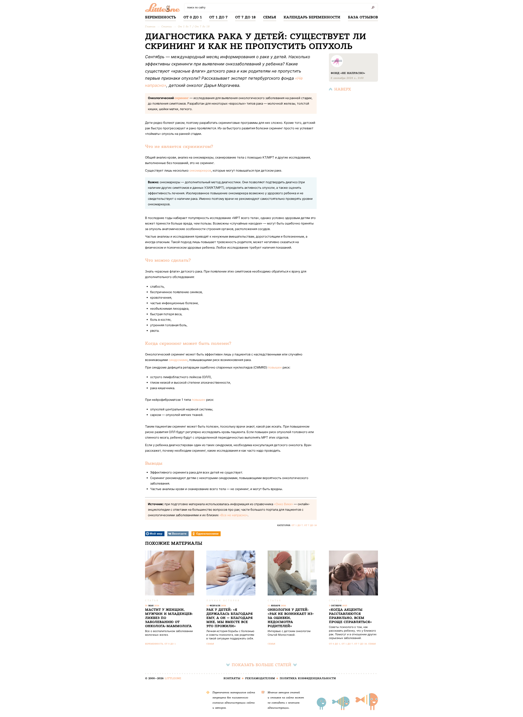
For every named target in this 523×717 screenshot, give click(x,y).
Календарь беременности (312, 17)
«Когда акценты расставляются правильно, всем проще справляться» (350, 616)
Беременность (160, 17)
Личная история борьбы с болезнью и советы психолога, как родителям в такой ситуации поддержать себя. (230, 634)
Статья (152, 600)
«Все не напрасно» (233, 515)
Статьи (166, 26)
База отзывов (363, 17)
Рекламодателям (260, 678)
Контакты (232, 678)
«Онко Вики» (283, 504)
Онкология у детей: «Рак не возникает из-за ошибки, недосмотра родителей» (291, 618)
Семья (269, 17)
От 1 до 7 (218, 17)
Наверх (342, 89)
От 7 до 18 (245, 17)
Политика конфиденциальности (308, 678)
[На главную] (163, 8)
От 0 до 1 (192, 17)
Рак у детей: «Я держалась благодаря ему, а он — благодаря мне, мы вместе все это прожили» (229, 618)
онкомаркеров (200, 170)
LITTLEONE (173, 678)
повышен (275, 367)
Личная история (223, 600)
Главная (150, 26)
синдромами (178, 360)
